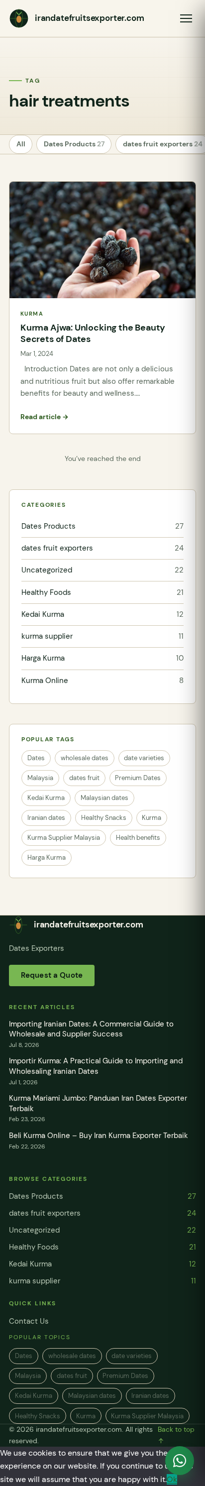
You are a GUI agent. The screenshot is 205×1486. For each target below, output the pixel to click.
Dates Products (74, 144)
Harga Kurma (102, 658)
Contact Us (29, 1321)
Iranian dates (46, 817)
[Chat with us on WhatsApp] (179, 1460)
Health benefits (138, 837)
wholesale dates (84, 758)
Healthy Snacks (103, 817)
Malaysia (40, 778)
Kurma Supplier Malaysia (63, 837)
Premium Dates (138, 778)
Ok (172, 1479)
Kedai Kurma (102, 614)
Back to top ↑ (176, 1435)
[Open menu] (186, 18)
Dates (36, 758)
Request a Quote (52, 975)
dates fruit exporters (102, 548)
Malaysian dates (104, 798)
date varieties (144, 758)
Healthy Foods (102, 592)
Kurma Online (102, 681)
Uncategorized (102, 570)
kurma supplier (102, 636)
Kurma (151, 817)
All (20, 144)
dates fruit (84, 778)
